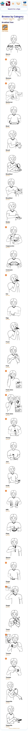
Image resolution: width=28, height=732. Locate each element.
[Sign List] (13, 3)
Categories (5, 18)
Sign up (18, 3)
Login (18, 4)
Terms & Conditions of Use (14, 728)
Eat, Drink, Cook (12, 19)
